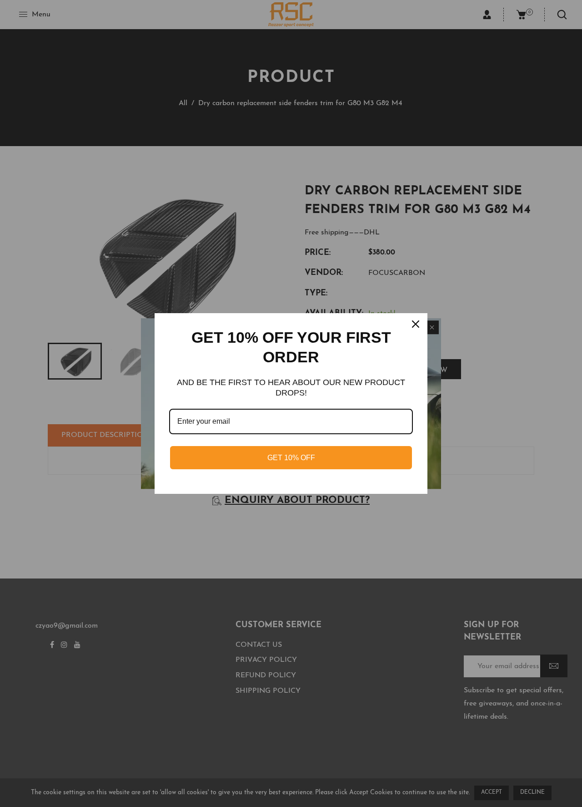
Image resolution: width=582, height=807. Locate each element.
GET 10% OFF (291, 458)
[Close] (416, 324)
